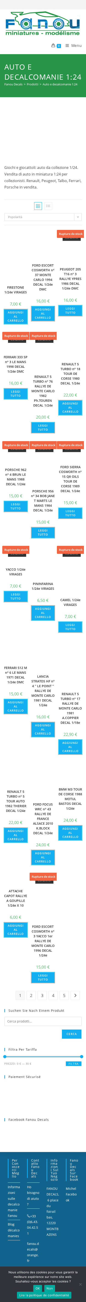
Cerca (72, 1034)
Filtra (74, 1064)
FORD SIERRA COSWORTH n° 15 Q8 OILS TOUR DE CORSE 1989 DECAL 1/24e (70, 479)
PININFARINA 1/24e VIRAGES (43, 586)
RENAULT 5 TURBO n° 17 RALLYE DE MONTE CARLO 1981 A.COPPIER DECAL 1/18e (70, 708)
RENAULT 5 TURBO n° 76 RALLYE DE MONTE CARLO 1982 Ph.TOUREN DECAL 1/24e (43, 390)
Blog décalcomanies (13, 1230)
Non (50, 1288)
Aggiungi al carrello (16, 316)
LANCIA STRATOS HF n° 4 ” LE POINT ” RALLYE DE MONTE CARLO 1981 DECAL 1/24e (43, 690)
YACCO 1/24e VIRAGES (15, 571)
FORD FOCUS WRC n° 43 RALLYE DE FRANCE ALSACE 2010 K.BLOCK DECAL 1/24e (43, 818)
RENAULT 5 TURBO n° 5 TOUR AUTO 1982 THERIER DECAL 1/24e (15, 801)
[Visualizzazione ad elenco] (48, 206)
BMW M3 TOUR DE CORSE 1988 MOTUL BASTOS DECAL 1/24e (70, 799)
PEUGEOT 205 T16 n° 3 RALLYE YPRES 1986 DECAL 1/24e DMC (70, 278)
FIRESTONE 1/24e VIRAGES (15, 289)
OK (38, 1288)
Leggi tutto (70, 311)
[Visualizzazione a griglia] (38, 206)
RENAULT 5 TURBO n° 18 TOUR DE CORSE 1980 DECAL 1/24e (70, 373)
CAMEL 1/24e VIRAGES (70, 602)
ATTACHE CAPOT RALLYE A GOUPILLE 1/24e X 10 (15, 898)
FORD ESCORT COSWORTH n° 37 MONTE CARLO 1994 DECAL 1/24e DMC (43, 277)
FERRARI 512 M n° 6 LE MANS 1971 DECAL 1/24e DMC (15, 675)
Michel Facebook (71, 1194)
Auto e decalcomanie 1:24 (60, 84)
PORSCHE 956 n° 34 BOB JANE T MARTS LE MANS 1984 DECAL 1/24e (43, 500)
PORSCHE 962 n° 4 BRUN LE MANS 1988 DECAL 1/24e (15, 477)
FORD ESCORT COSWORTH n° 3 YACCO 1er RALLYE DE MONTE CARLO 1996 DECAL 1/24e (43, 940)
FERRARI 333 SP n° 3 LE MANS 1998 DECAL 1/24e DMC (16, 364)
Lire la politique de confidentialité (44, 1295)
